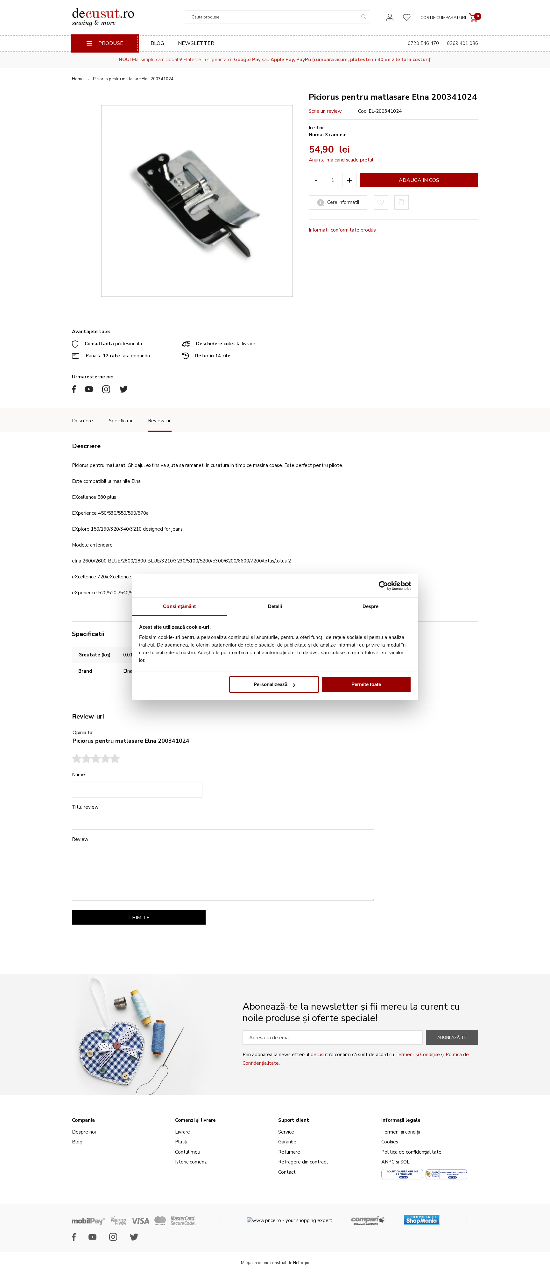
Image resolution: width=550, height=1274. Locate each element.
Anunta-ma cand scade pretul (341, 160)
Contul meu (187, 1152)
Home (77, 79)
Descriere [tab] (86, 446)
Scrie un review (325, 111)
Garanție (287, 1142)
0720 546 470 (423, 43)
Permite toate (366, 684)
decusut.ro (322, 1054)
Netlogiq (301, 1263)
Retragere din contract (303, 1162)
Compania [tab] (83, 1120)
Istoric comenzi (191, 1162)
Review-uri (160, 421)
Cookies (389, 1142)
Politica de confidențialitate (411, 1152)
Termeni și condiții (400, 1132)
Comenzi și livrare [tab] (195, 1120)
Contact (287, 1172)
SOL (405, 1162)
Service (286, 1132)
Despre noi (84, 1132)
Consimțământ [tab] (179, 606)
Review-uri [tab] (88, 716)
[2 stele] (81, 759)
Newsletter (196, 43)
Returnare (289, 1152)
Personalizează (270, 684)
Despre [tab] (371, 606)
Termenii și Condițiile (417, 1054)
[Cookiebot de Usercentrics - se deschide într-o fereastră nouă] (383, 585)
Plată (181, 1142)
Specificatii (120, 421)
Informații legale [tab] (400, 1120)
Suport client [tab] (293, 1120)
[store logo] (103, 17)
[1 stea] (76, 759)
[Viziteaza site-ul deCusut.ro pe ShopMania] (422, 1217)
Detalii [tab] (275, 606)
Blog (157, 43)
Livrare (182, 1132)
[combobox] (277, 17)
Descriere (82, 421)
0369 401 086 (462, 43)
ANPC (388, 1162)
